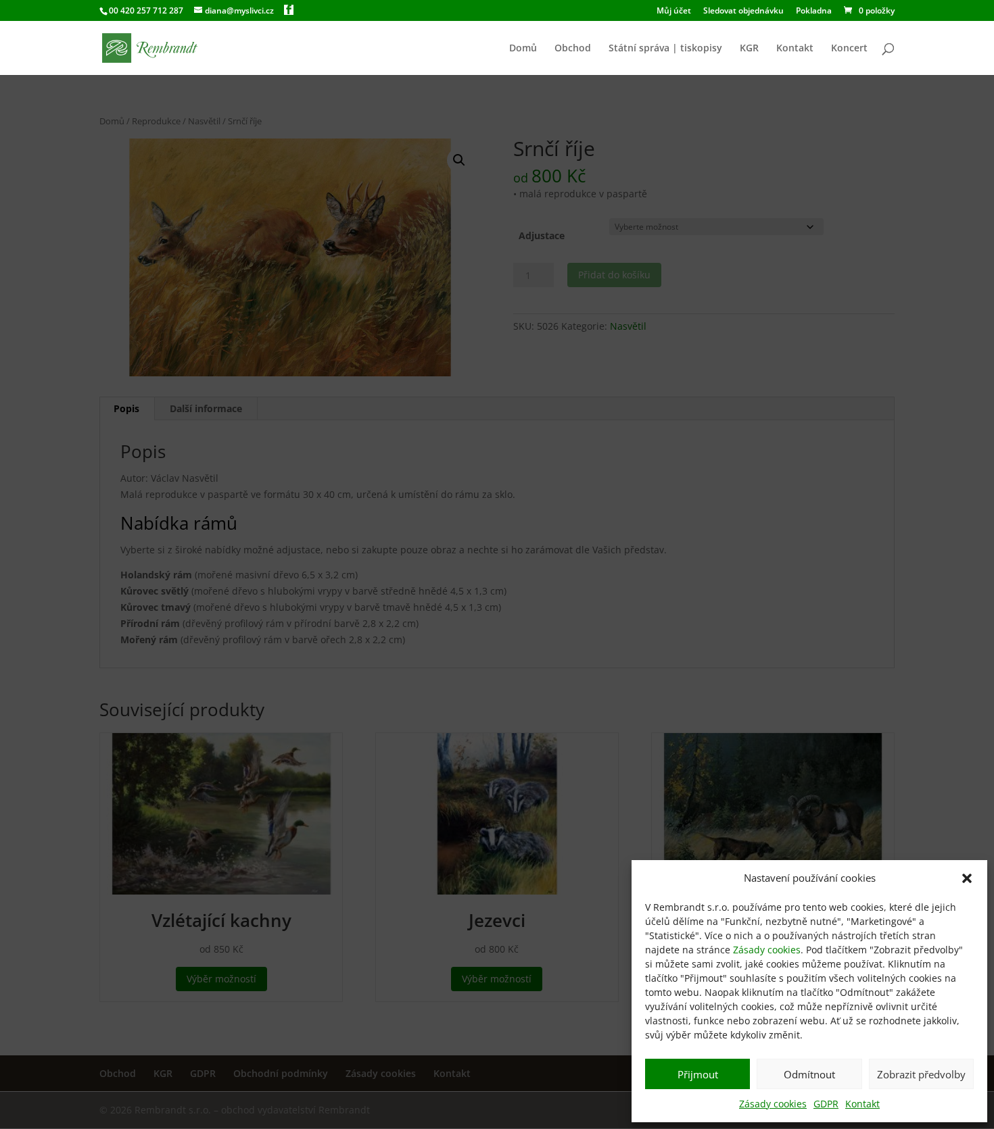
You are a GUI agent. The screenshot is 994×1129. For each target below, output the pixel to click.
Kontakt (862, 1103)
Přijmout (698, 1074)
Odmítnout (809, 1074)
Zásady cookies (767, 949)
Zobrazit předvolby (921, 1074)
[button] (967, 878)
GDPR (825, 1103)
